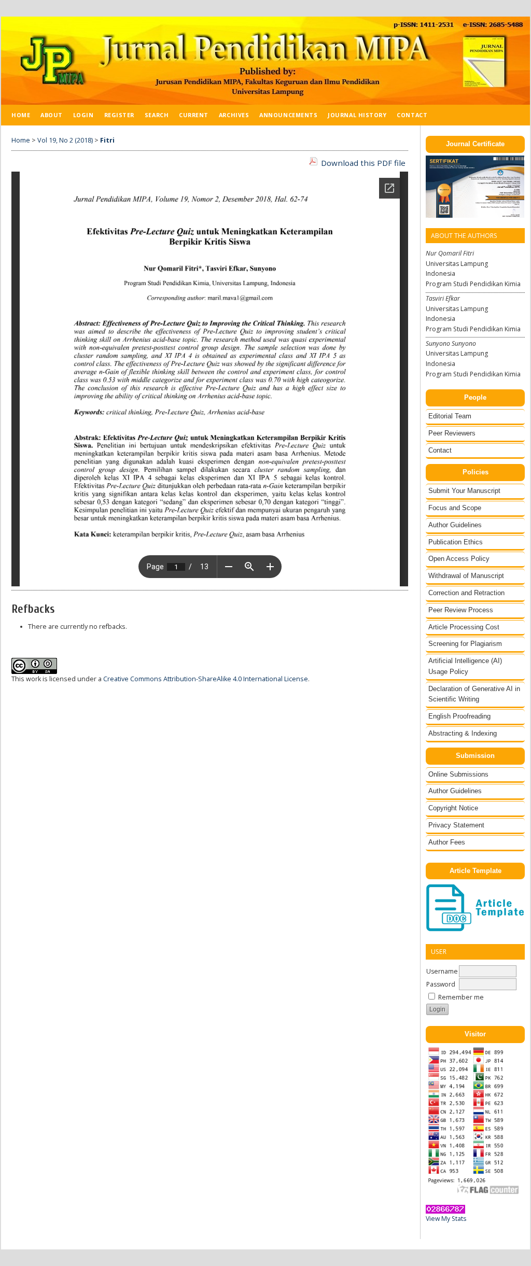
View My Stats (446, 1218)
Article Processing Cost (463, 627)
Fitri (107, 140)
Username (442, 971)
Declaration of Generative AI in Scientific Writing (474, 694)
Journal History (357, 115)
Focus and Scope (454, 508)
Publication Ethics (455, 542)
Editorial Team (449, 416)
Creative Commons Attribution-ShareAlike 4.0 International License (205, 678)
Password (440, 984)
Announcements (288, 115)
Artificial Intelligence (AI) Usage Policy (465, 666)
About (51, 115)
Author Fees (446, 842)
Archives (234, 115)
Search (157, 115)
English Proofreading (459, 716)
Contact (440, 450)
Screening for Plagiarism (465, 644)
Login (83, 115)
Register (119, 115)
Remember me (461, 997)
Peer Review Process (460, 610)
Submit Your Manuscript (464, 491)
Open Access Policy (459, 558)
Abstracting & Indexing (462, 733)
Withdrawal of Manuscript (466, 576)
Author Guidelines (455, 525)
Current (193, 115)
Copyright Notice (453, 808)
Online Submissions (458, 774)
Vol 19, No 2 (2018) (65, 140)
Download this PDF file (363, 163)
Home (20, 115)
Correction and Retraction (466, 593)
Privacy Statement (456, 825)
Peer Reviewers (452, 433)
